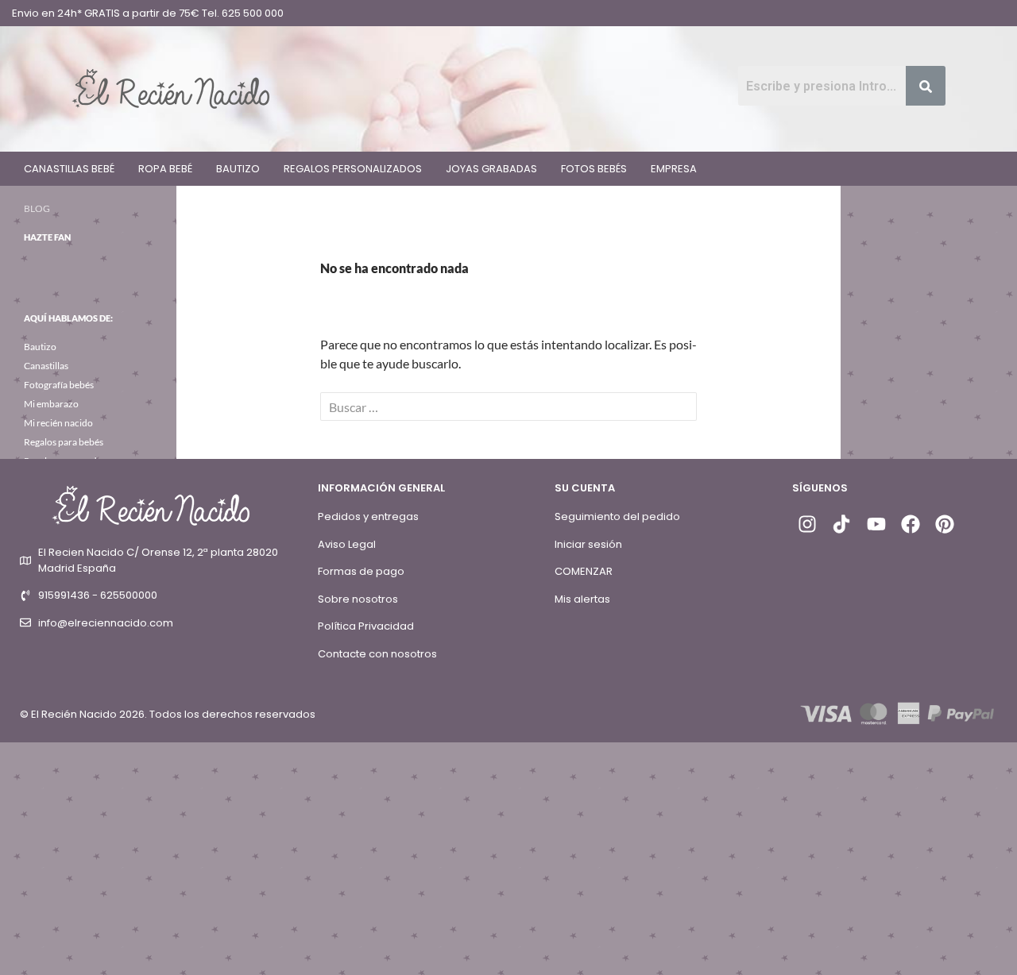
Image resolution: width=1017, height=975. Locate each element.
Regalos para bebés (63, 442)
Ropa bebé (165, 168)
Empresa (674, 168)
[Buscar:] (508, 406)
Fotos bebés (594, 168)
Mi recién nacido (58, 423)
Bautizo (238, 168)
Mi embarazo (51, 404)
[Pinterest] (945, 524)
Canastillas (46, 366)
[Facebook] (910, 524)
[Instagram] (807, 524)
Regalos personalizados (353, 168)
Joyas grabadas (491, 168)
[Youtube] (875, 524)
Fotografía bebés (59, 385)
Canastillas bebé (69, 168)
